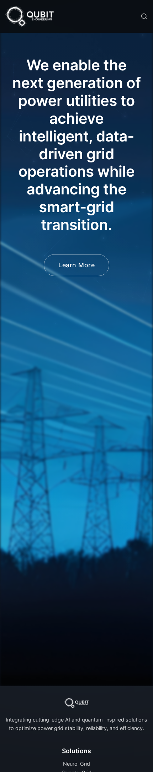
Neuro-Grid (76, 764)
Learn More (76, 265)
